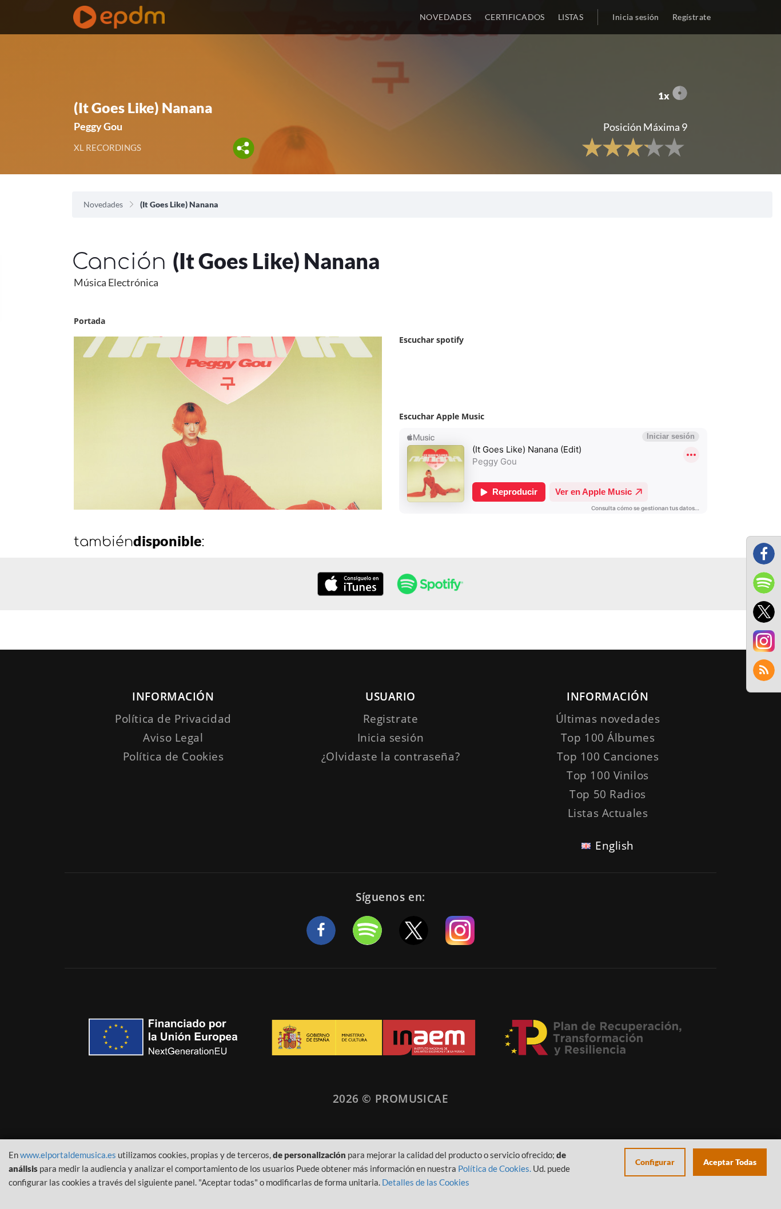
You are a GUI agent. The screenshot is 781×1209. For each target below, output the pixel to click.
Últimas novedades (608, 718)
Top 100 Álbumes (608, 737)
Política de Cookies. (494, 1168)
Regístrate (691, 17)
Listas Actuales (608, 813)
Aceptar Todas (729, 1162)
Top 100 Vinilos (608, 775)
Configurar (655, 1162)
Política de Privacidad (173, 718)
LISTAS (571, 17)
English (614, 845)
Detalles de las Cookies (425, 1182)
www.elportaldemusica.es (68, 1155)
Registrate (391, 718)
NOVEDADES (446, 17)
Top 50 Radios (607, 794)
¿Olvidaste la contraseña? (390, 756)
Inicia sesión (635, 17)
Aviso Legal (173, 737)
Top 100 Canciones (608, 756)
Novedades (103, 204)
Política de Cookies (173, 756)
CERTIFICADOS (515, 17)
